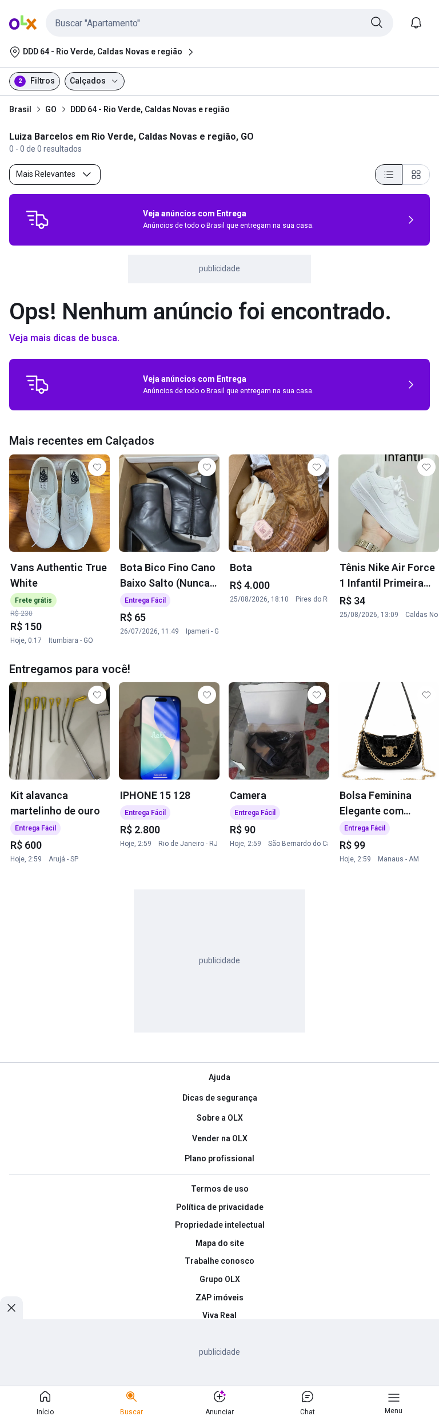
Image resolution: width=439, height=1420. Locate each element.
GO (51, 109)
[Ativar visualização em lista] (388, 174)
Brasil (20, 109)
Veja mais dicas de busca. (64, 338)
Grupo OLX (219, 1279)
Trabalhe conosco (219, 1260)
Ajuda (219, 1077)
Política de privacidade (220, 1207)
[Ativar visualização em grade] (416, 174)
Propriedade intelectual (220, 1224)
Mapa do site (219, 1243)
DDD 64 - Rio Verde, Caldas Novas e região (150, 109)
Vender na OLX (220, 1138)
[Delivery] (37, 220)
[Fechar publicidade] (11, 1307)
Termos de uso (220, 1188)
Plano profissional (219, 1158)
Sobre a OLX (220, 1117)
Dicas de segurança (219, 1097)
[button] (219, 23)
